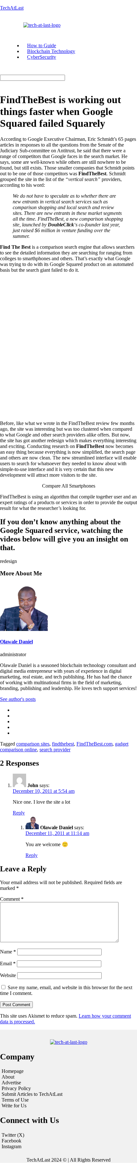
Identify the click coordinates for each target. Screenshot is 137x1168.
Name (8, 951)
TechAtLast (12, 8)
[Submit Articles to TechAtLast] (68, 1094)
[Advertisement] (68, 346)
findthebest (63, 744)
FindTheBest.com (94, 744)
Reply (19, 812)
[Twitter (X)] (68, 1135)
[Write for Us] (68, 1106)
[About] (68, 1077)
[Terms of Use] (68, 1100)
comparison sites (32, 744)
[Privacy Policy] (68, 1088)
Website (8, 975)
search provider (55, 749)
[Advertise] (68, 1083)
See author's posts (18, 699)
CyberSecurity (41, 57)
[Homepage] (68, 1071)
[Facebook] (68, 1141)
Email (8, 963)
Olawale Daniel (16, 641)
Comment (12, 899)
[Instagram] (68, 1146)
